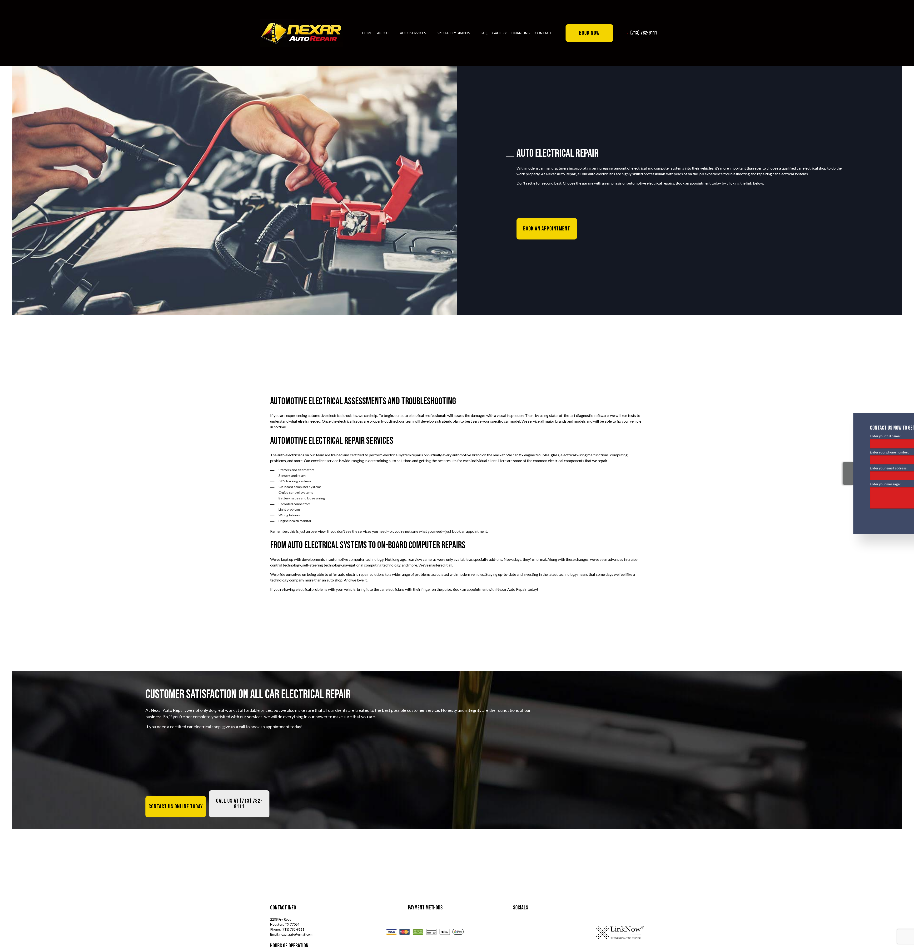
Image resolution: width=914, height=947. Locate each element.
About (383, 33)
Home (367, 33)
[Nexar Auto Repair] (301, 33)
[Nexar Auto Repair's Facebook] (493, 933)
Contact (543, 33)
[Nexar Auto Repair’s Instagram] (503, 933)
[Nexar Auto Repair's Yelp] (546, 933)
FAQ (484, 33)
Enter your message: (835, 484)
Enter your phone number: (839, 452)
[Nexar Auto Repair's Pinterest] (527, 933)
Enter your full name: (835, 436)
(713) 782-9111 (643, 33)
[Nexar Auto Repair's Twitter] (515, 933)
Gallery (499, 33)
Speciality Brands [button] (453, 33)
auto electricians (601, 173)
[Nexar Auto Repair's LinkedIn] (537, 933)
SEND (889, 516)
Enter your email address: (839, 468)
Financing (521, 33)
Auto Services (413, 33)
